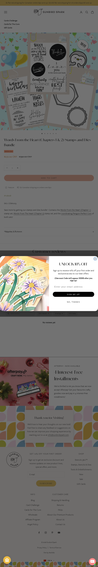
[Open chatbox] (92, 561)
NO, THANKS (73, 301)
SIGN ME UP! (73, 294)
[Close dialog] (95, 258)
